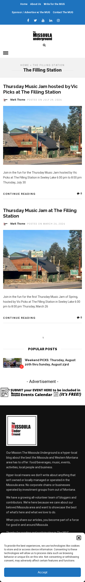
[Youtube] (43, 20)
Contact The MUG (63, 12)
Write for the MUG (54, 4)
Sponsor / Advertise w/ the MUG (31, 12)
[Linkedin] (50, 20)
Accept (42, 572)
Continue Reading (19, 193)
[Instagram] (58, 20)
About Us (35, 4)
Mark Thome (17, 99)
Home (23, 4)
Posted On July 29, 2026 (44, 100)
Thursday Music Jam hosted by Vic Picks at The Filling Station (40, 89)
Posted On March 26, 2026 (46, 224)
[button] (79, 538)
